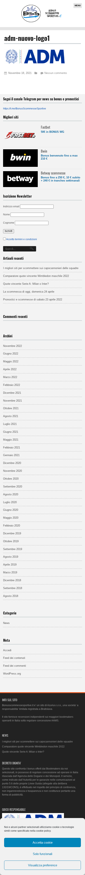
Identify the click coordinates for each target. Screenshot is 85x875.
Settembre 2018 (12, 588)
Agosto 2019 (10, 556)
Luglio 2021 (10, 424)
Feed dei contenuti (14, 657)
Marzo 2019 (10, 572)
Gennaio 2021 (11, 455)
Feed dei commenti (14, 665)
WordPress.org (12, 673)
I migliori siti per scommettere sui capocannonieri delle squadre (40, 268)
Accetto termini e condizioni (21, 239)
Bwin (44, 151)
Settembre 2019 (12, 549)
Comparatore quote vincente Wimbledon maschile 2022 (36, 275)
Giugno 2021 (10, 431)
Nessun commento (55, 73)
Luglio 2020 (10, 502)
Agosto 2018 (10, 596)
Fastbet (45, 127)
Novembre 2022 (12, 345)
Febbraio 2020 (11, 525)
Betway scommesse (53, 172)
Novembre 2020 (12, 470)
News (6, 623)
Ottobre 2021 (11, 408)
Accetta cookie (43, 842)
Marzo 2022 (10, 377)
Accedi (7, 650)
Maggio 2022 (10, 361)
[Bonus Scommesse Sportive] (41, 22)
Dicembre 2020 (12, 463)
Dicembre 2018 (12, 580)
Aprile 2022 (10, 369)
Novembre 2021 (12, 400)
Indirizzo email (11, 206)
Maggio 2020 (10, 517)
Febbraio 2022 (11, 385)
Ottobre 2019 (11, 541)
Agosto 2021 (10, 416)
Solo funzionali (42, 854)
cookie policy (43, 830)
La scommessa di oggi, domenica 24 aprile (28, 291)
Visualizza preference (42, 865)
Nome (6, 214)
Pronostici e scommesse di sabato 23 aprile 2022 (32, 299)
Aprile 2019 (10, 564)
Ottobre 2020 (11, 478)
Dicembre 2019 (12, 533)
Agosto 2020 (10, 494)
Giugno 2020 (10, 509)
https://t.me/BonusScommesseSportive (24, 108)
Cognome (8, 222)
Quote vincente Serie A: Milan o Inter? (26, 283)
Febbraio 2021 (11, 447)
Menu (78, 5)
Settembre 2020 (12, 486)
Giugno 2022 (10, 353)
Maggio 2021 (10, 439)
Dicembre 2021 (12, 392)
